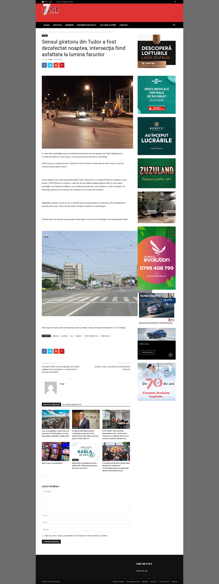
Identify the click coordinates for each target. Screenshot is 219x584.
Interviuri (153, 582)
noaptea (78, 336)
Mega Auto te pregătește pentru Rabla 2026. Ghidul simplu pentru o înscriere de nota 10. (85, 465)
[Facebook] (175, 2)
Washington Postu (86, 25)
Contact (124, 25)
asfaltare (55, 336)
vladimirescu (105, 336)
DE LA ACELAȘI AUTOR (72, 405)
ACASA (47, 25)
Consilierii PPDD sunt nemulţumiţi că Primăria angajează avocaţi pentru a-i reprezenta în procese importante (60, 369)
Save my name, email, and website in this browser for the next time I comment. (76, 536)
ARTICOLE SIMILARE (51, 405)
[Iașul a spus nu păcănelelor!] (55, 451)
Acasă (44, 32)
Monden (69, 25)
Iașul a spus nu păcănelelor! (52, 463)
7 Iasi (50, 59)
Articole (57, 25)
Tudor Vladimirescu (91, 336)
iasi (71, 336)
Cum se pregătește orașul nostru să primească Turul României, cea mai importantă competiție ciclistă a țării (55, 433)
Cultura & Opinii (108, 25)
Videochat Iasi (142, 571)
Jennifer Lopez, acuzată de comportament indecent (112, 368)
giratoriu (64, 336)
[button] (174, 25)
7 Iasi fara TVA (164, 582)
